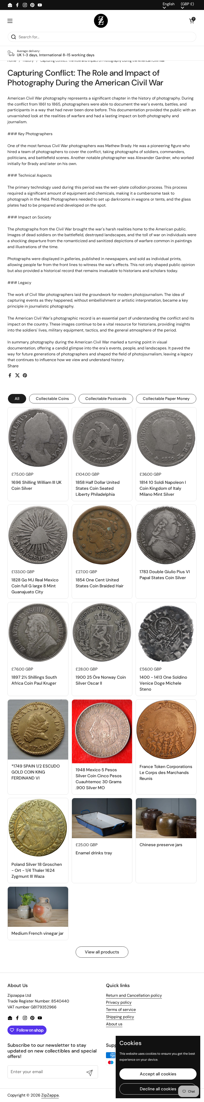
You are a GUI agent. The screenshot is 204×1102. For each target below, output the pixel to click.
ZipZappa (50, 1095)
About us (114, 1024)
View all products (102, 952)
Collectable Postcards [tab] (105, 398)
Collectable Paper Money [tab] (166, 398)
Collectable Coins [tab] (52, 398)
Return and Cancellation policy (134, 995)
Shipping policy (120, 1016)
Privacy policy (119, 1002)
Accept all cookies (158, 1074)
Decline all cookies (158, 1089)
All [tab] (17, 398)
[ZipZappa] (101, 21)
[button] (192, 21)
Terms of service (121, 1009)
